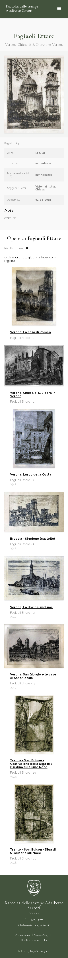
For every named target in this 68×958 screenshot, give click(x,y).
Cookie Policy (41, 934)
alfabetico (46, 257)
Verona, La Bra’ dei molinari (31, 607)
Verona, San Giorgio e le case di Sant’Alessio (33, 676)
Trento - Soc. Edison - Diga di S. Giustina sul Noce (33, 851)
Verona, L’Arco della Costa (30, 474)
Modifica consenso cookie (34, 940)
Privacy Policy (22, 934)
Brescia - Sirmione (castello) (32, 538)
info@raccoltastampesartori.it (34, 925)
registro (9, 261)
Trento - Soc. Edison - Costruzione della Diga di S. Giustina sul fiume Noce (31, 764)
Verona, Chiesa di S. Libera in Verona (32, 394)
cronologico (25, 257)
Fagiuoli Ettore (34, 36)
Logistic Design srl (40, 951)
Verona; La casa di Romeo (30, 332)
